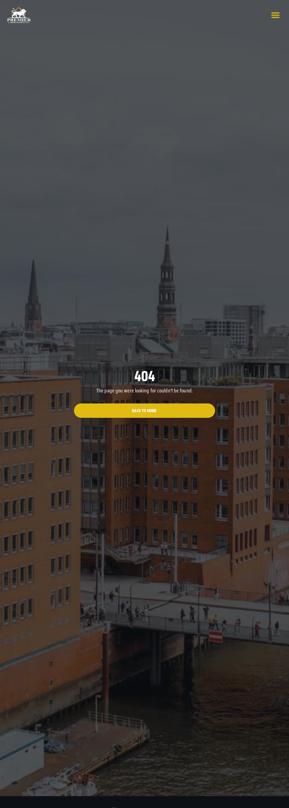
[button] (275, 15)
